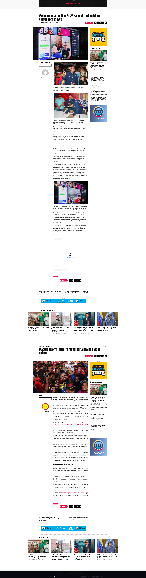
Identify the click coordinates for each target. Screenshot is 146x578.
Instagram (74, 573)
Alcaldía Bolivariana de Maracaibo (68, 276)
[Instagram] (70, 573)
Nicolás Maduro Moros (76, 277)
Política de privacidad (58, 576)
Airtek (60, 276)
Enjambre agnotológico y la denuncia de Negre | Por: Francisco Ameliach (99, 86)
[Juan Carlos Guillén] (45, 72)
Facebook (65, 573)
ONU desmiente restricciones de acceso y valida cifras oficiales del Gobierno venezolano (107, 329)
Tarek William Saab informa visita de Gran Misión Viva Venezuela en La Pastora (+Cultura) (97, 66)
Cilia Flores (78, 276)
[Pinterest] (100, 23)
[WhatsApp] (103, 23)
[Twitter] (98, 23)
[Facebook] (95, 23)
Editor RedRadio (97, 62)
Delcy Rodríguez (84, 276)
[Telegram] (106, 23)
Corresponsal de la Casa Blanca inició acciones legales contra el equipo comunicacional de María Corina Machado (98, 99)
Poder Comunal (83, 277)
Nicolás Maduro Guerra (67, 277)
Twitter (84, 573)
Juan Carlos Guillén (44, 22)
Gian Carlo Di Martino (57, 277)
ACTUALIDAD (92, 62)
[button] (105, 9)
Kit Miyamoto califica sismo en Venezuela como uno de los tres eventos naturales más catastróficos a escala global (98, 79)
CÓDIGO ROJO (93, 90)
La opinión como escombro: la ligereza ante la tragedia (98, 92)
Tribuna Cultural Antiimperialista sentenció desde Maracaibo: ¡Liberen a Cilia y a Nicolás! (76, 292)
